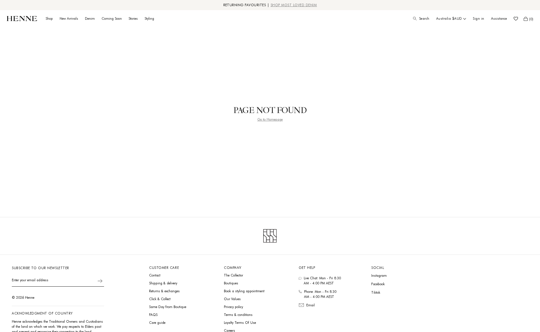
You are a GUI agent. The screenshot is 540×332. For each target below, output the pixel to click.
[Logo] (22, 18)
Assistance (499, 18)
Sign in (478, 18)
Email (310, 305)
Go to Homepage (270, 119)
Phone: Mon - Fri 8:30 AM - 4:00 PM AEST (320, 294)
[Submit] (100, 281)
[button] (528, 19)
